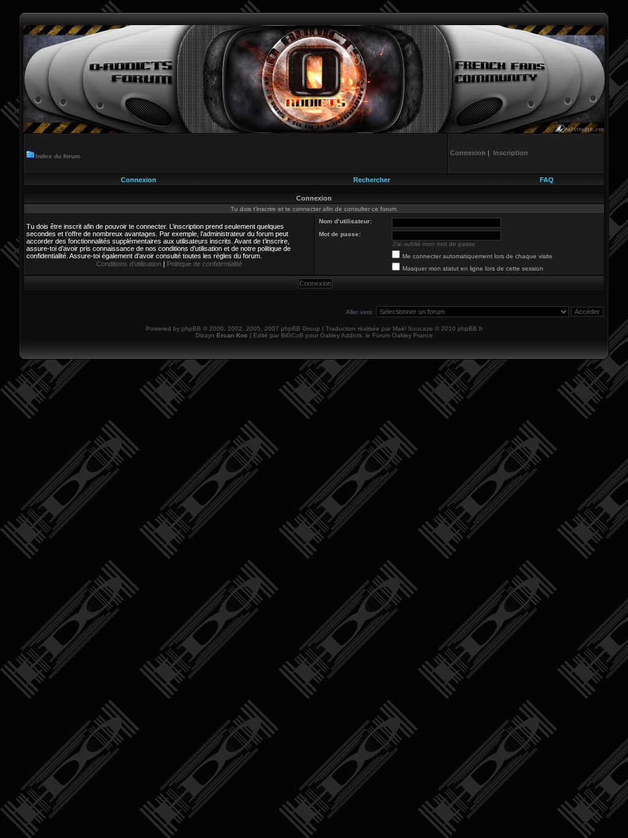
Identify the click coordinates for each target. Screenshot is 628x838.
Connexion (138, 179)
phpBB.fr (470, 328)
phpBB (191, 328)
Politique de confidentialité (204, 263)
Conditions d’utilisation (128, 263)
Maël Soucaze (412, 328)
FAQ (547, 179)
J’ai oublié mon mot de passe (433, 243)
